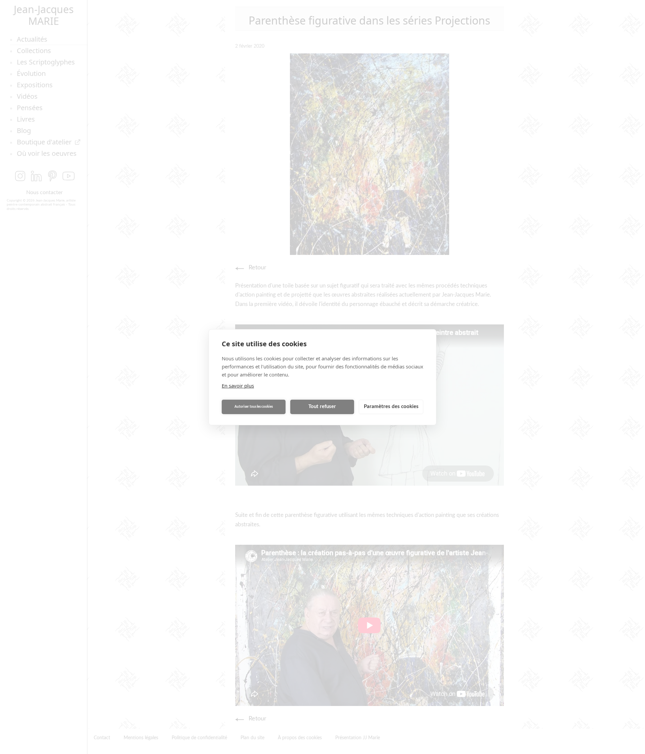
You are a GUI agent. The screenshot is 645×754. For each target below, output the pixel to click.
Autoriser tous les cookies (253, 406)
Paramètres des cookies (391, 406)
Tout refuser (322, 406)
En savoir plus (238, 385)
